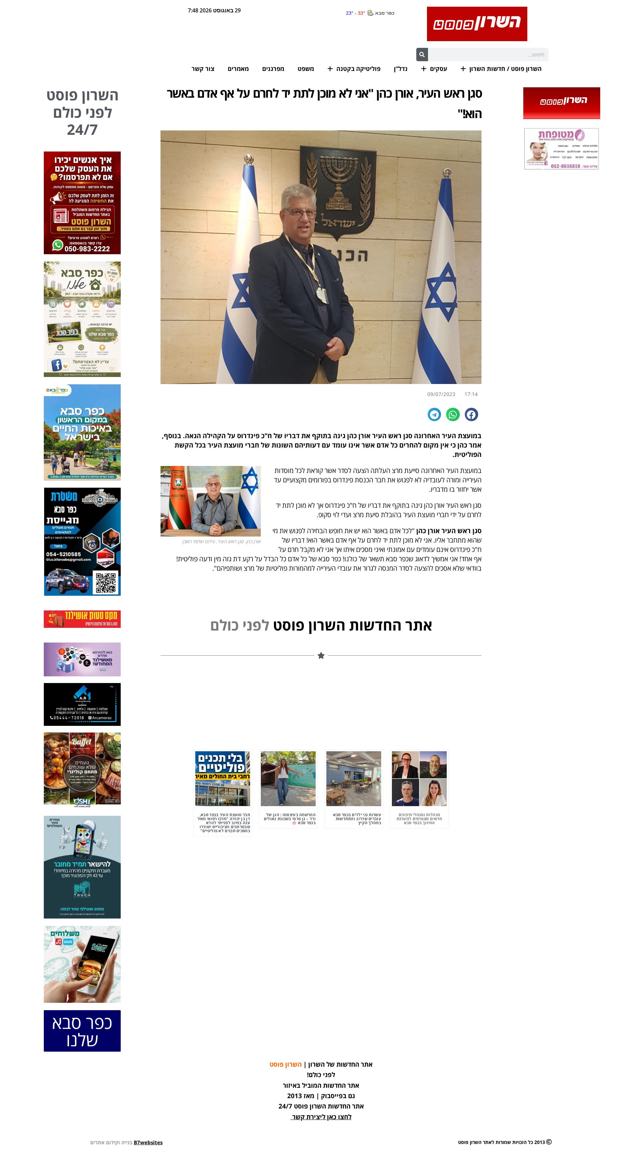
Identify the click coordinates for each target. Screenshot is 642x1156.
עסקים (438, 69)
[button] (471, 414)
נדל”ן (401, 69)
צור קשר (203, 69)
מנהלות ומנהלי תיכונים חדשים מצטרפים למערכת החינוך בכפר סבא (419, 819)
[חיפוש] (422, 54)
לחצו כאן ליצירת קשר (321, 1117)
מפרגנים (273, 69)
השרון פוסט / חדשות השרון (505, 69)
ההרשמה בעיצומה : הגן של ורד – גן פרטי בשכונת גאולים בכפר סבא (290, 819)
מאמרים (238, 69)
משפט (306, 69)
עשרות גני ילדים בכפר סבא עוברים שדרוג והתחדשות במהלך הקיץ (357, 819)
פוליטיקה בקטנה (358, 69)
